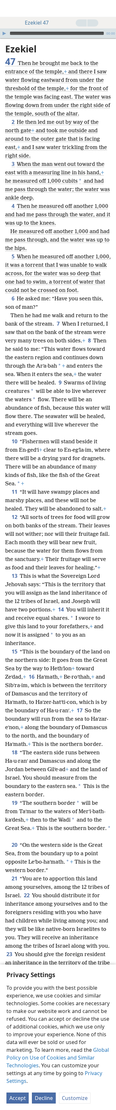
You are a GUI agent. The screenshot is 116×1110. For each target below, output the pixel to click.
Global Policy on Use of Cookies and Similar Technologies (57, 1057)
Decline (44, 1098)
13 (15, 575)
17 (80, 710)
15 (15, 651)
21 (15, 878)
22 (27, 895)
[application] (58, 33)
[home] (9, 8)
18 (15, 752)
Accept (17, 1098)
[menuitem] (9, 8)
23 (9, 954)
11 (15, 491)
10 (15, 441)
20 (15, 844)
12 (15, 517)
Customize (75, 1098)
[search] (108, 8)
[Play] (4, 33)
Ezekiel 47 (37, 22)
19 (15, 802)
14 (61, 609)
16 (32, 676)
